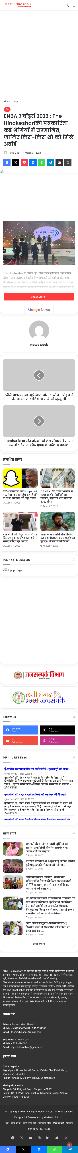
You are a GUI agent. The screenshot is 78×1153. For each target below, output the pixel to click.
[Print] (67, 162)
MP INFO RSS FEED (39, 1128)
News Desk (14, 152)
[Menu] (73, 6)
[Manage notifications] (69, 1145)
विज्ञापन (69, 1123)
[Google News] (39, 310)
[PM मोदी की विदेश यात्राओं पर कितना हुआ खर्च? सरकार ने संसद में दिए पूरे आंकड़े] (20, 521)
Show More (38, 296)
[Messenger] (33, 162)
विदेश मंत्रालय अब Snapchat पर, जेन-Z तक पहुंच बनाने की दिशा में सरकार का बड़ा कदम (20, 495)
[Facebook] (7, 162)
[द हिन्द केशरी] (17, 5)
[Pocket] (24, 162)
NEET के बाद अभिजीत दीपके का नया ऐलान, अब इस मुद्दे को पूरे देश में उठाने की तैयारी (57, 538)
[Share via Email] (59, 162)
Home (9, 101)
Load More (39, 943)
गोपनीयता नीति (44, 1123)
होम (7, 1123)
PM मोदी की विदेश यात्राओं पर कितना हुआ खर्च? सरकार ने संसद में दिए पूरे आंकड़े (20, 538)
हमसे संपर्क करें (29, 1123)
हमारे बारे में (15, 1123)
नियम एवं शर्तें (58, 1123)
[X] (15, 162)
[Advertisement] (39, 52)
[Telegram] (50, 162)
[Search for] (67, 6)
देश (16, 101)
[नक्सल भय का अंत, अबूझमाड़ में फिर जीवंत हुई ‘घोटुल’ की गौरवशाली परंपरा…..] (13, 866)
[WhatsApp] (41, 162)
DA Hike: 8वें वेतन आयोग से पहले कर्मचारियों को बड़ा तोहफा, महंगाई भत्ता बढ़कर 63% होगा (56, 497)
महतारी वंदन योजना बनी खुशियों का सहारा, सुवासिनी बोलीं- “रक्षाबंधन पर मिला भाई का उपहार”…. (47, 847)
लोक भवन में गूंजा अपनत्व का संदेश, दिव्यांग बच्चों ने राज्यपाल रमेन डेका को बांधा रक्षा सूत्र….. (48, 927)
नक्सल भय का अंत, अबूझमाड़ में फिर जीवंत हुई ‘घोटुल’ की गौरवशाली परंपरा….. (50, 863)
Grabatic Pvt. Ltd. (54, 1117)
